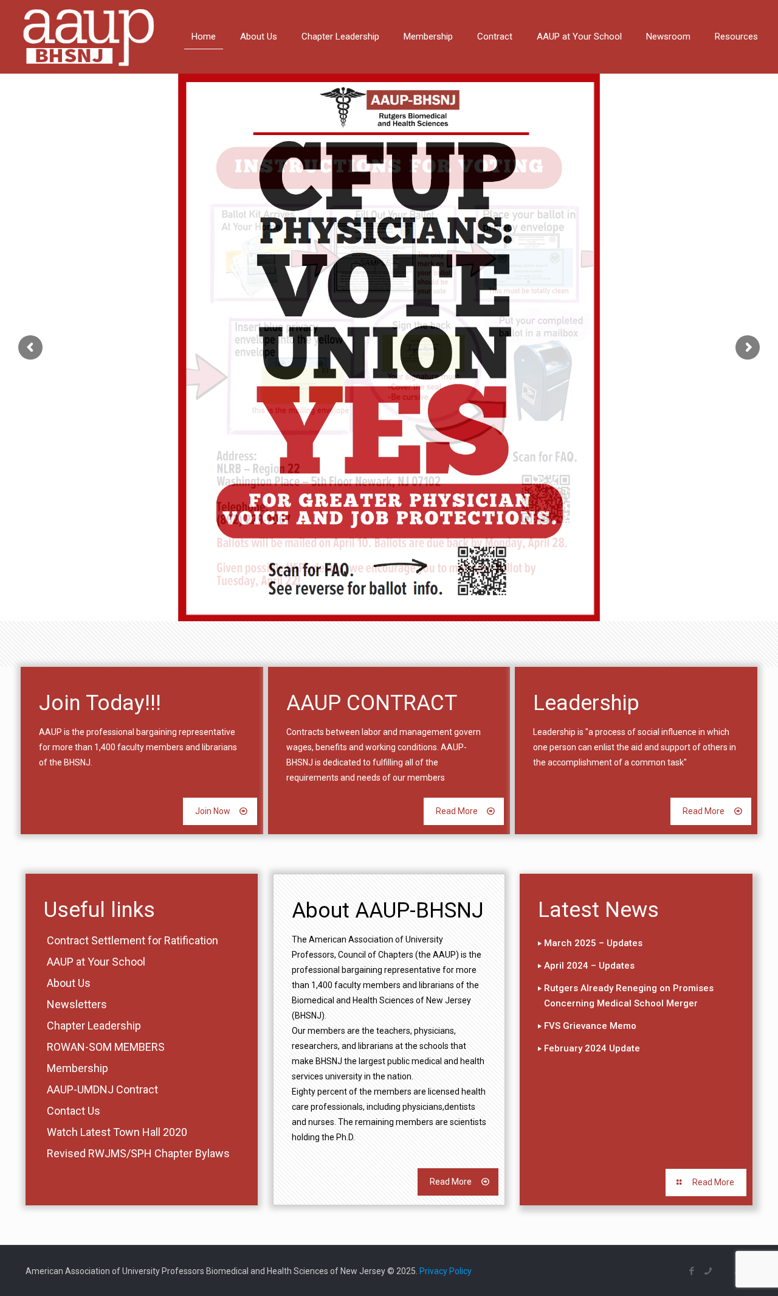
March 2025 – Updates (593, 943)
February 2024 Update (592, 1048)
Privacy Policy (445, 1271)
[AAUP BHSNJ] (88, 36)
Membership (77, 1068)
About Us (69, 983)
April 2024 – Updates (589, 965)
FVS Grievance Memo (590, 1025)
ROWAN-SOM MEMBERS (106, 1046)
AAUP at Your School (96, 961)
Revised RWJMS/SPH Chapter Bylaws (138, 1153)
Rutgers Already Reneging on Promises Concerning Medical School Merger (629, 996)
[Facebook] (692, 1271)
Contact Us (73, 1110)
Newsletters (77, 1004)
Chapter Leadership (94, 1025)
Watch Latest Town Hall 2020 (117, 1132)
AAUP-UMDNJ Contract (102, 1089)
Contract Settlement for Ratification (132, 940)
